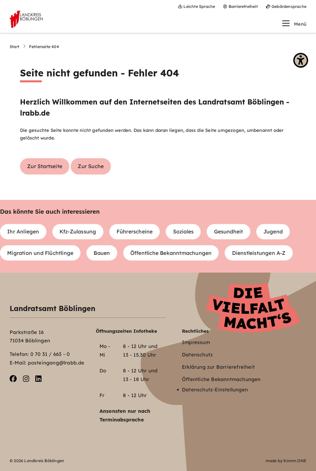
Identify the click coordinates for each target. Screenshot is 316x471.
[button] (294, 23)
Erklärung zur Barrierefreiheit (218, 367)
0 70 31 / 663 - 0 (50, 354)
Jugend (273, 231)
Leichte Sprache (199, 6)
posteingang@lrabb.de (56, 363)
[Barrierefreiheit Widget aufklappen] (300, 60)
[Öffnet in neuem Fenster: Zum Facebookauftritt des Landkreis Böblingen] (13, 378)
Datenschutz (197, 354)
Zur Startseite (44, 166)
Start (14, 46)
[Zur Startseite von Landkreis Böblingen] (26, 19)
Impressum (196, 342)
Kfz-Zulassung (77, 231)
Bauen (102, 253)
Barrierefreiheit (243, 6)
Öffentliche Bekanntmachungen (171, 253)
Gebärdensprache (289, 6)
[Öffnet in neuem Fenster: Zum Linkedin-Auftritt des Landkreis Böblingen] (38, 378)
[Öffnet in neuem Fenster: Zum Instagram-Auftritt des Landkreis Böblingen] (26, 378)
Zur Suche (91, 166)
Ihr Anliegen (23, 231)
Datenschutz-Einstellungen (215, 389)
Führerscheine (135, 231)
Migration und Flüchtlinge (40, 253)
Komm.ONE (294, 460)
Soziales (183, 231)
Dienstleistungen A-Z (259, 253)
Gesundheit (228, 231)
